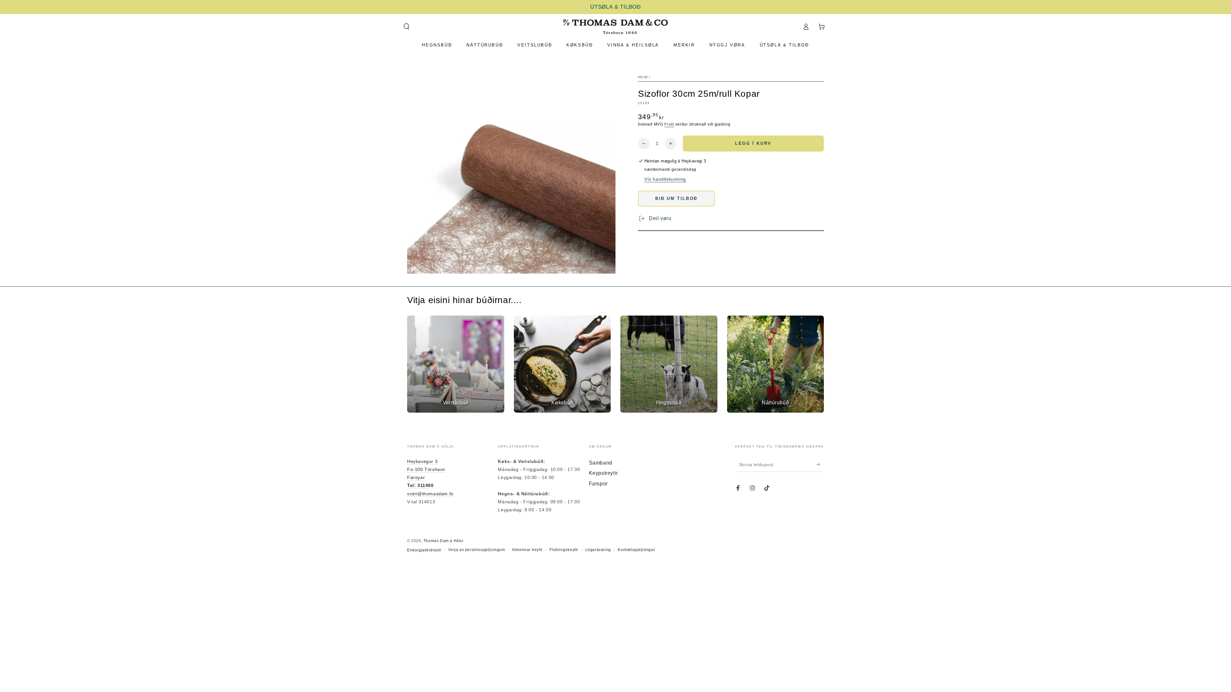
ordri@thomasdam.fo (430, 493)
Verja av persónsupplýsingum (476, 550)
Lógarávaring (598, 550)
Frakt (669, 124)
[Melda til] (820, 464)
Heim (643, 77)
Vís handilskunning (665, 179)
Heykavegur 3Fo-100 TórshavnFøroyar (426, 469)
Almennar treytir (527, 550)
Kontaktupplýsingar (636, 550)
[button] (406, 27)
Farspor (598, 483)
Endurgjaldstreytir (424, 550)
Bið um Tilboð (676, 198)
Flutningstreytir (563, 550)
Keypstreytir (603, 473)
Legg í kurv (753, 143)
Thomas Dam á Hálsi (443, 541)
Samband (600, 462)
